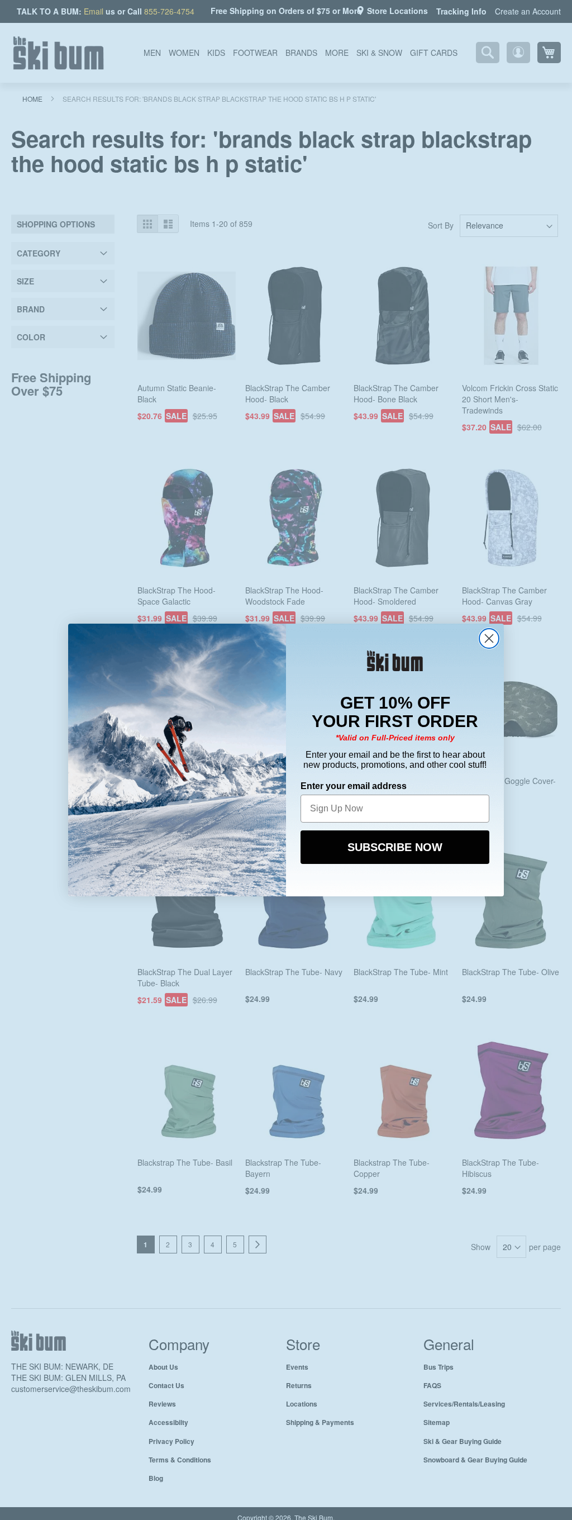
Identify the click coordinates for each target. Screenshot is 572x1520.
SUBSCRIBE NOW (394, 846)
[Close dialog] (489, 638)
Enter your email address (354, 785)
